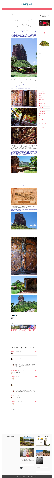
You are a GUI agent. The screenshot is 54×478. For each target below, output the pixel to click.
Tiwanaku (40, 143)
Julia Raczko (12, 351)
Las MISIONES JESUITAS (42, 105)
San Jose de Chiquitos (41, 127)
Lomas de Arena (41, 107)
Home (11, 8)
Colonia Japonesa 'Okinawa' (42, 83)
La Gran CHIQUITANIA (41, 99)
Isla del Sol (40, 97)
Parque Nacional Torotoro (42, 111)
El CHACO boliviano (41, 91)
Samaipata (40, 125)
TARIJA (40, 141)
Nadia (11, 395)
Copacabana (40, 87)
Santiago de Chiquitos (41, 135)
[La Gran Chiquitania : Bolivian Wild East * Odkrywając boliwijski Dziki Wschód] (23, 327)
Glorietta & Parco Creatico (42, 93)
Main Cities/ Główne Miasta (23, 8)
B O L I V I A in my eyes (27, 4)
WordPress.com (34, 476)
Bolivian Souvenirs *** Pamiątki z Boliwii (43, 30)
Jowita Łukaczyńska (13, 383)
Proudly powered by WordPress (22, 476)
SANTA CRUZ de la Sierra (42, 133)
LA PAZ (40, 101)
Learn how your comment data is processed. (27, 431)
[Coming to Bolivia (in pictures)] (39, 460)
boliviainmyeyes (14, 362)
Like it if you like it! (11, 436)
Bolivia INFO (42, 8)
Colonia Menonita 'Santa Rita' (42, 85)
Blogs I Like (37, 8)
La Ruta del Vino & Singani (42, 103)
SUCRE (40, 137)
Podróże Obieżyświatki (14, 370)
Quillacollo (40, 121)
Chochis (40, 79)
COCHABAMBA (40, 81)
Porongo (40, 115)
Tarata (39, 139)
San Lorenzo (40, 129)
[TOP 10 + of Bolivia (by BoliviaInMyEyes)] (32, 327)
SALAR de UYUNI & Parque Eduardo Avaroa (44, 123)
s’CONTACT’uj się (31, 8)
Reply (35, 351)
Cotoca (40, 89)
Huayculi (40, 95)
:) (21, 467)
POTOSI (40, 117)
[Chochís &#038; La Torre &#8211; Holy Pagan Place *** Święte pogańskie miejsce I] (15, 327)
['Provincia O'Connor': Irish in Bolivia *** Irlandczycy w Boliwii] (46, 453)
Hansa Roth (33, 23)
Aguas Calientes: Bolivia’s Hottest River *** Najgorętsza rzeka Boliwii (31, 343)
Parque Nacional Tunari (42, 113)
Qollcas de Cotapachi (41, 119)
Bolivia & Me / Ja (15, 8)
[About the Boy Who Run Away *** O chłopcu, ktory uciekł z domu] (39, 453)
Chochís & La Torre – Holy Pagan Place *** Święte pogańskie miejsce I (16, 343)
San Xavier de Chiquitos (42, 131)
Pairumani (40, 109)
